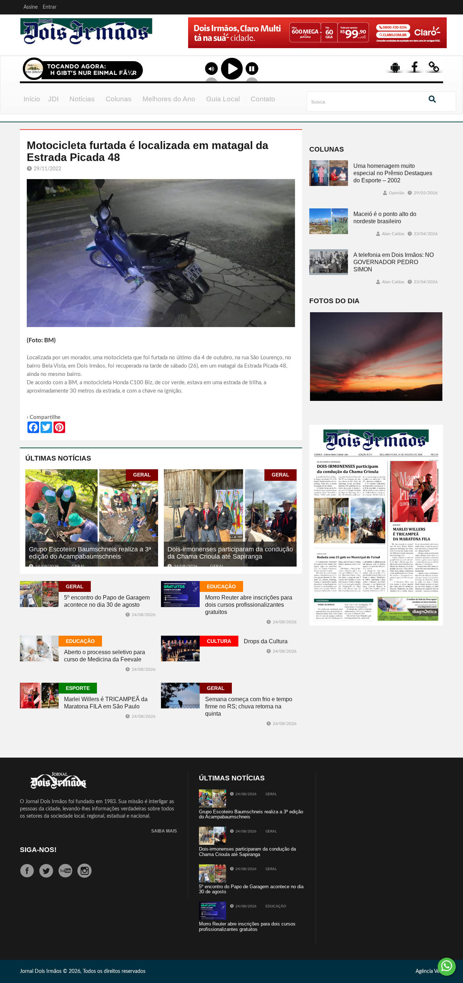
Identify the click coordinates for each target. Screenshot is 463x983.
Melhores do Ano (169, 99)
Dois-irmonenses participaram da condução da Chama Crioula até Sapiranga (230, 553)
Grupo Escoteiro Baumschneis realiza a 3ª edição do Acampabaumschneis (90, 553)
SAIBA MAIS (164, 831)
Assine (31, 7)
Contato (263, 99)
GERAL (142, 475)
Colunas (119, 99)
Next (439, 43)
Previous (167, 43)
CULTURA (219, 641)
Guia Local (223, 99)
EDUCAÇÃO (221, 586)
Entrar (49, 7)
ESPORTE (78, 688)
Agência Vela (429, 971)
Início (32, 99)
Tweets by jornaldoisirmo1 (356, 778)
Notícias (82, 99)
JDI (53, 99)
